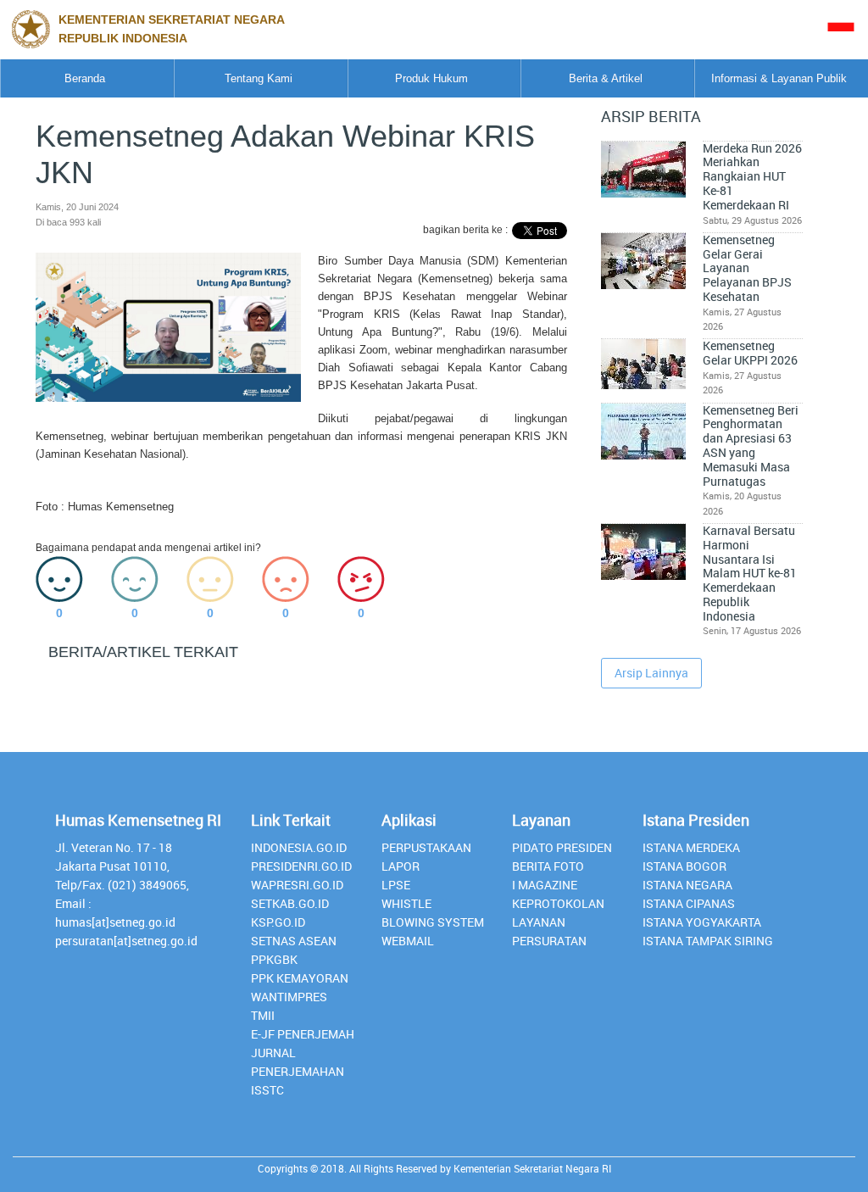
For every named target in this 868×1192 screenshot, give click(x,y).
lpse (395, 885)
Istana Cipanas (689, 903)
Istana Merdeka (691, 847)
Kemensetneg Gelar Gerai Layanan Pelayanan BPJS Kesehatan (747, 268)
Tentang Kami (258, 78)
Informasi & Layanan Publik (779, 78)
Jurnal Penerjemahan (297, 1061)
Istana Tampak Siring (708, 941)
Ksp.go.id (278, 922)
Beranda (84, 78)
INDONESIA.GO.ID (299, 847)
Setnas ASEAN (294, 941)
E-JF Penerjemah (302, 1034)
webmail (407, 941)
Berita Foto (548, 866)
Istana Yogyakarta (702, 922)
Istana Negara (687, 885)
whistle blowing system (432, 912)
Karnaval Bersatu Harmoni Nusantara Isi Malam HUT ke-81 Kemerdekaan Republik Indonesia (750, 573)
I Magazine (544, 885)
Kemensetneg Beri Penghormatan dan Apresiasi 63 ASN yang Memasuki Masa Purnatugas (750, 446)
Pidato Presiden (562, 847)
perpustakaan (426, 847)
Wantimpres (289, 997)
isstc (267, 1090)
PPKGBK (274, 959)
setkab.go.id (290, 903)
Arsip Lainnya (651, 673)
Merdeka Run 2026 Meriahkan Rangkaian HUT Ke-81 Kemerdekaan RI (752, 177)
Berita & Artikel (606, 78)
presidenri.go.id (301, 866)
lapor (400, 866)
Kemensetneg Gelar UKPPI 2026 (750, 353)
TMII (263, 1015)
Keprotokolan (558, 903)
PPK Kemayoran (299, 978)
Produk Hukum (431, 78)
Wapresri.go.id (297, 885)
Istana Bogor (684, 866)
